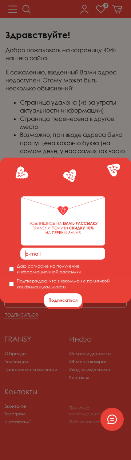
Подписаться (63, 300)
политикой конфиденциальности (63, 283)
